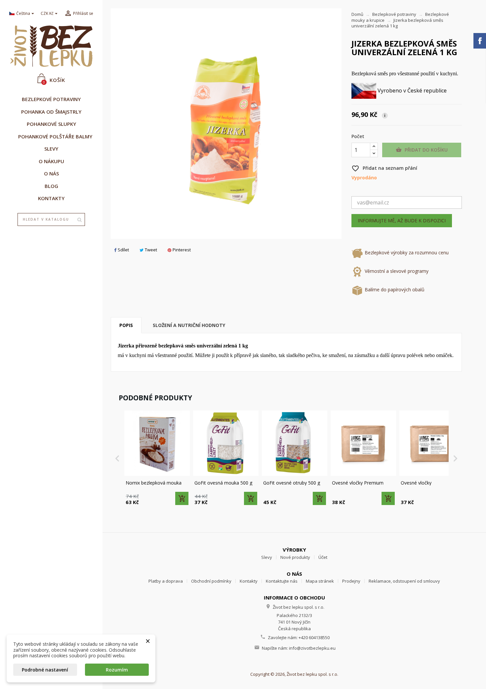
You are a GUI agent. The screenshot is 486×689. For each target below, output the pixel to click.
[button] (117, 458)
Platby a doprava (165, 581)
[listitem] (157, 458)
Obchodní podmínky (211, 581)
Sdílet (123, 250)
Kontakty (249, 581)
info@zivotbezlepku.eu (312, 648)
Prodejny (351, 581)
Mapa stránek (320, 581)
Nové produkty (295, 557)
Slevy (266, 557)
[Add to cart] (181, 498)
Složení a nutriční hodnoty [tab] (189, 325)
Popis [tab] (126, 325)
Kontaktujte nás (282, 581)
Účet (322, 557)
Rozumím (117, 670)
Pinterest (182, 250)
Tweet (151, 250)
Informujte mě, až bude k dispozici (402, 220)
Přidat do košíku (422, 150)
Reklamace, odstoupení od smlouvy (404, 581)
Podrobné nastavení (45, 670)
